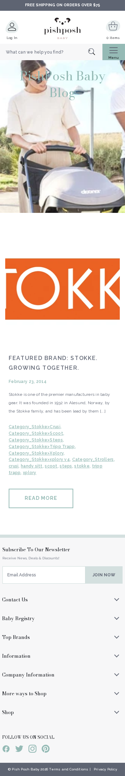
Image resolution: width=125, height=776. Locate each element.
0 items (113, 38)
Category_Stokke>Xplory (36, 453)
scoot (51, 466)
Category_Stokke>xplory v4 (39, 459)
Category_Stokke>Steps (36, 440)
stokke (82, 466)
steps (66, 466)
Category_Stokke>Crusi (34, 426)
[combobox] (51, 52)
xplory (29, 472)
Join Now (104, 575)
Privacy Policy (105, 769)
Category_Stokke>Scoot (36, 433)
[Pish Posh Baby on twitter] (19, 750)
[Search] (95, 52)
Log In (12, 38)
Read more (41, 498)
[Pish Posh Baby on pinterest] (46, 750)
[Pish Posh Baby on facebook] (6, 750)
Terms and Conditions (68, 769)
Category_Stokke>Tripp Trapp (42, 446)
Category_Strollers (93, 459)
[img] (62, 287)
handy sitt (32, 466)
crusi (13, 466)
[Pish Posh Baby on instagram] (32, 750)
